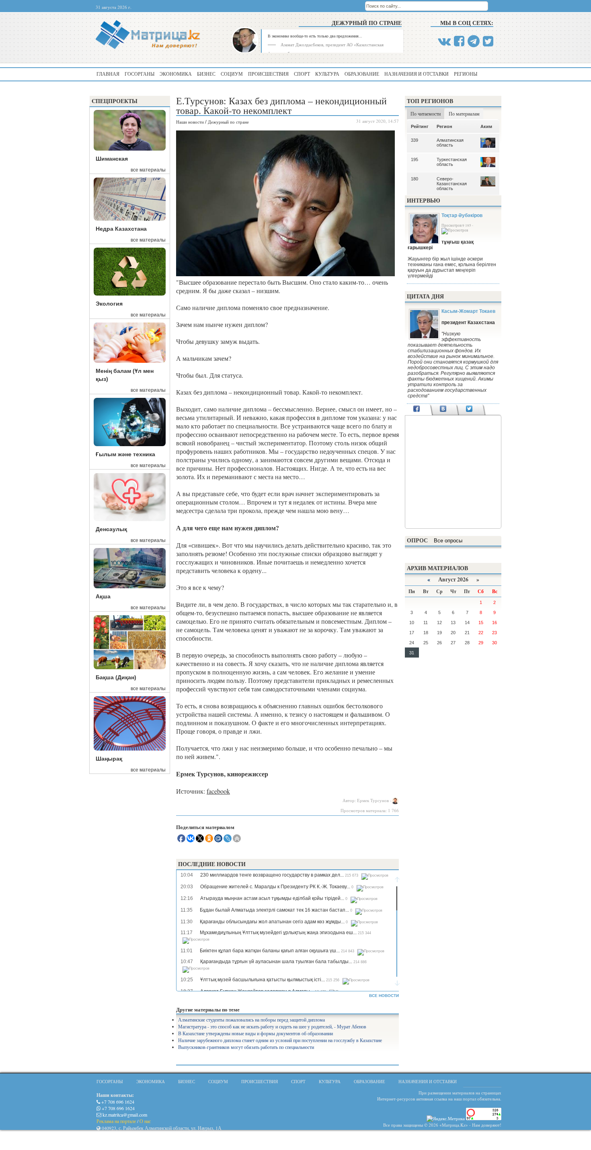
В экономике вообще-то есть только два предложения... (315, 36)
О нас (145, 1121)
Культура (327, 73)
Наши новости (190, 122)
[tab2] (443, 409)
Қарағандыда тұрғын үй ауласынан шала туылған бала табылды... (276, 961)
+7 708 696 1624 (117, 1101)
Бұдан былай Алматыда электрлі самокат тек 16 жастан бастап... (274, 910)
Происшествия (268, 73)
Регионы (465, 73)
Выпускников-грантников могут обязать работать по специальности (246, 1047)
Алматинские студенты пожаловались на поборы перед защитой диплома (251, 1019)
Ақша (103, 596)
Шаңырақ (109, 758)
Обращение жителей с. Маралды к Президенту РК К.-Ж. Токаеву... (275, 886)
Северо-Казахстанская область (452, 183)
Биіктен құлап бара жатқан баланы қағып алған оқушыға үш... (270, 951)
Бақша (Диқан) (116, 677)
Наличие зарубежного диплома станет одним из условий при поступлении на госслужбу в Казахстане (280, 1040)
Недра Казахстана (121, 228)
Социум (232, 73)
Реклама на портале (116, 1121)
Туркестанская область (452, 162)
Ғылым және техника (125, 454)
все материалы (148, 170)
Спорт (302, 73)
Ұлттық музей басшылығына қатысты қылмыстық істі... (262, 979)
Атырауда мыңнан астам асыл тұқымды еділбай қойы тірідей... (272, 898)
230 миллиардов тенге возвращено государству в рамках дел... (272, 875)
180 (414, 178)
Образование (362, 73)
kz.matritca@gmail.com (124, 1114)
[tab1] (417, 409)
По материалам (464, 113)
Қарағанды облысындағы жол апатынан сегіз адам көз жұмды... (272, 922)
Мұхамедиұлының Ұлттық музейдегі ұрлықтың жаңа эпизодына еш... (278, 932)
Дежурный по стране (367, 23)
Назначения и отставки (416, 73)
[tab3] (469, 409)
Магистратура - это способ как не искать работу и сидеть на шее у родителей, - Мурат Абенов (272, 1026)
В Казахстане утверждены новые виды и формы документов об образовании (255, 1033)
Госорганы (139, 73)
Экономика (176, 73)
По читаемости (425, 113)
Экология (109, 303)
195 (414, 159)
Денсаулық (111, 529)
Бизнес (206, 73)
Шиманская (112, 158)
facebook (218, 791)
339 (414, 140)
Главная (107, 73)
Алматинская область (450, 142)
